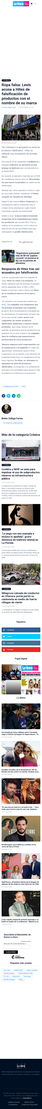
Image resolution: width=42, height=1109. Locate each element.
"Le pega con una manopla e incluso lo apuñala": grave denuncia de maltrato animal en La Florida (20, 538)
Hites (4, 305)
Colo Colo (6, 970)
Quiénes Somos (14, 1102)
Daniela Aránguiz (9, 979)
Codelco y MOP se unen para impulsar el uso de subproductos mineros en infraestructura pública (21, 474)
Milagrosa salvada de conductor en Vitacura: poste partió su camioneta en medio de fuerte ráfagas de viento (21, 598)
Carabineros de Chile (10, 386)
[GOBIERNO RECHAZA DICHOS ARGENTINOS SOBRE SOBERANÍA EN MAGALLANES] (18, 679)
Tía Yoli (6, 976)
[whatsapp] (19, 396)
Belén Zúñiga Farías (10, 107)
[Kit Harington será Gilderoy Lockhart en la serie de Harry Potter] (21, 829)
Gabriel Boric (18, 970)
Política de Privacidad (29, 1104)
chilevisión (16, 976)
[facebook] (3, 396)
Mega (21, 979)
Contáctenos (13, 1104)
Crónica (34, 435)
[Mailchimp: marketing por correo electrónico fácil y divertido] (18, 958)
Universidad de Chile (25, 973)
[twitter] (8, 396)
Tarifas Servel (29, 1102)
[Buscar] (35, 3)
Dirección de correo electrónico (15, 944)
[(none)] (6, 409)
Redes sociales (32, 970)
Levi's (26, 226)
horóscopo (27, 976)
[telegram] (14, 396)
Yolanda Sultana (8, 973)
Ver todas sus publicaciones (13, 423)
